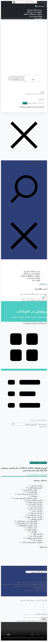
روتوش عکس (32, 529)
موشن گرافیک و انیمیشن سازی (25, 498)
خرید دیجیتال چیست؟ (34, 10)
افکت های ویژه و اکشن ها (27, 523)
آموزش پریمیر (37, 511)
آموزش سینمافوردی (35, 515)
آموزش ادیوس (37, 485)
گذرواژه (41, 99)
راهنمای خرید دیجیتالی (34, 12)
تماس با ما (38, 18)
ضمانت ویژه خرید (35, 16)
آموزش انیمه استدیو (35, 502)
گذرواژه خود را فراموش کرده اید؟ (31, 107)
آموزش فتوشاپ (36, 519)
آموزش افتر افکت (35, 488)
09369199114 (37, 161)
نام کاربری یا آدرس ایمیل (35, 94)
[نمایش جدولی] (24, 370)
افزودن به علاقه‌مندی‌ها (38, 463)
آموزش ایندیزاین (36, 506)
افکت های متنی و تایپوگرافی (27, 521)
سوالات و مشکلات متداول (32, 14)
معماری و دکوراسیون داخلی (32, 542)
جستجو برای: (42, 424)
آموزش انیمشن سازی (34, 500)
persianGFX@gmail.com (33, 163)
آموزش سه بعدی (36, 513)
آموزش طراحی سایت (34, 517)
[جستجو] (13, 424)
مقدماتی (34, 496)
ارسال (44, 619)
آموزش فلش (37, 534)
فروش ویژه (38, 540)
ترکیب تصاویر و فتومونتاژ (28, 525)
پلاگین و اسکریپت (30, 490)
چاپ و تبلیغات (32, 527)
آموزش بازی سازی (35, 509)
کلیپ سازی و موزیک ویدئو (27, 494)
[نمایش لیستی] (24, 416)
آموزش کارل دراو (35, 536)
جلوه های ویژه (32, 492)
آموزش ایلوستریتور (35, 504)
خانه (45, 317)
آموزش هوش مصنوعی (34, 538)
